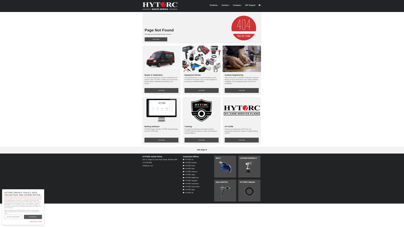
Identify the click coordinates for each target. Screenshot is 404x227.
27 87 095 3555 (147, 162)
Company (237, 5)
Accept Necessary (13, 217)
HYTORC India (189, 168)
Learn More (156, 39)
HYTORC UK (189, 192)
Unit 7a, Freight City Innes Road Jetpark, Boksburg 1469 (160, 159)
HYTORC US (189, 159)
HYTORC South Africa (192, 183)
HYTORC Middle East (192, 177)
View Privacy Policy (36, 221)
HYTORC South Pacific (192, 186)
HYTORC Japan (190, 174)
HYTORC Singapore (191, 180)
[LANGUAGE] (260, 5)
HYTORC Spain (190, 189)
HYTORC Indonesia (191, 171)
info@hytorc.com (148, 165)
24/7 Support (250, 5)
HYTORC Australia (191, 162)
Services (225, 5)
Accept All (33, 217)
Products (213, 5)
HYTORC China (190, 165)
